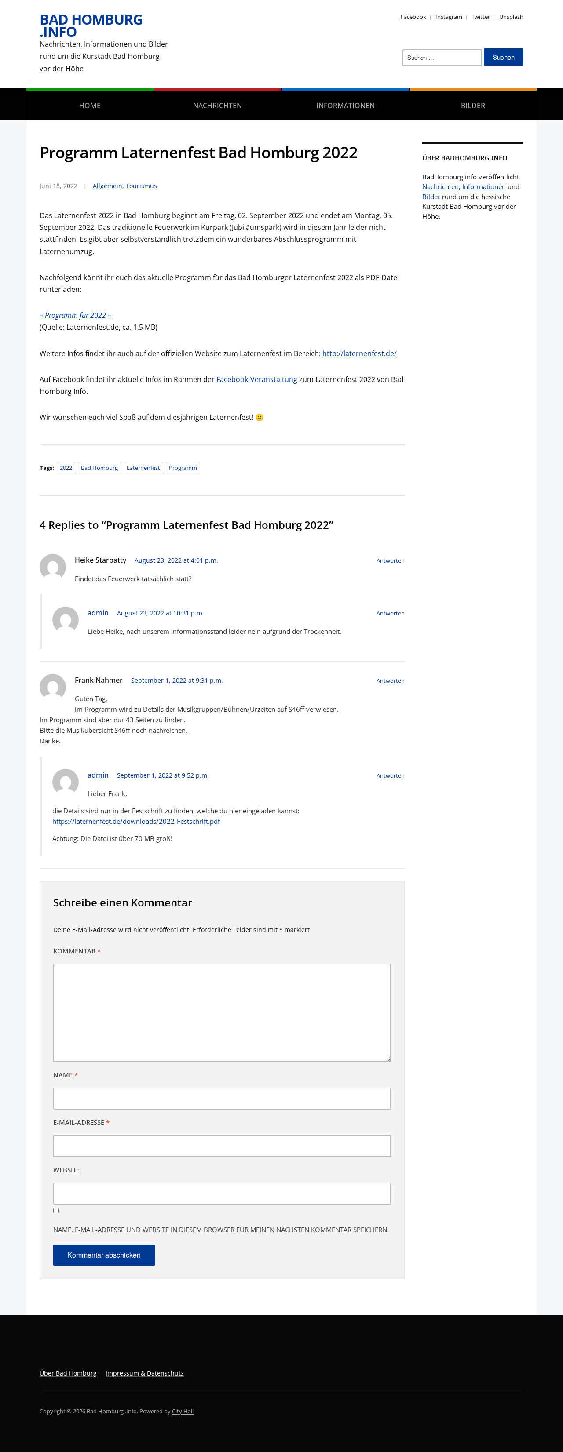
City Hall (183, 1411)
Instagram (448, 17)
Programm (183, 468)
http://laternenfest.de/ (359, 353)
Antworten (391, 560)
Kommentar (77, 950)
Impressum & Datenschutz (145, 1373)
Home (90, 105)
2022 (66, 468)
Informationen (345, 105)
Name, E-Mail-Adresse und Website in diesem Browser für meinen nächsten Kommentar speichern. (221, 1229)
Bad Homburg (99, 468)
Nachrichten (217, 105)
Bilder (473, 105)
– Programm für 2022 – (75, 315)
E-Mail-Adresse (81, 1122)
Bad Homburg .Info (91, 25)
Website (66, 1169)
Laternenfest (143, 468)
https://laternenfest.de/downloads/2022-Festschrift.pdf (136, 821)
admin (98, 613)
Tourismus (141, 186)
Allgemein (107, 186)
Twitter (481, 17)
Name (65, 1074)
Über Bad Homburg (68, 1373)
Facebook (413, 17)
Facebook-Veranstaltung (256, 379)
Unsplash (511, 17)
